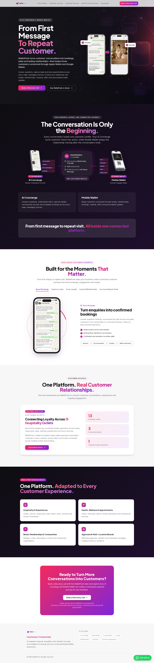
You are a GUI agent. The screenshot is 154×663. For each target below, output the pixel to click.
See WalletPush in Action (60, 88)
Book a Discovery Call (129, 3)
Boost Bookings (42, 289)
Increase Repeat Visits (109, 289)
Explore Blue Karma (35, 447)
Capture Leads (57, 289)
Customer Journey (56, 3)
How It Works (42, 3)
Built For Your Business (90, 3)
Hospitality (105, 3)
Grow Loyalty (71, 289)
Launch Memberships (88, 289)
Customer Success (72, 3)
